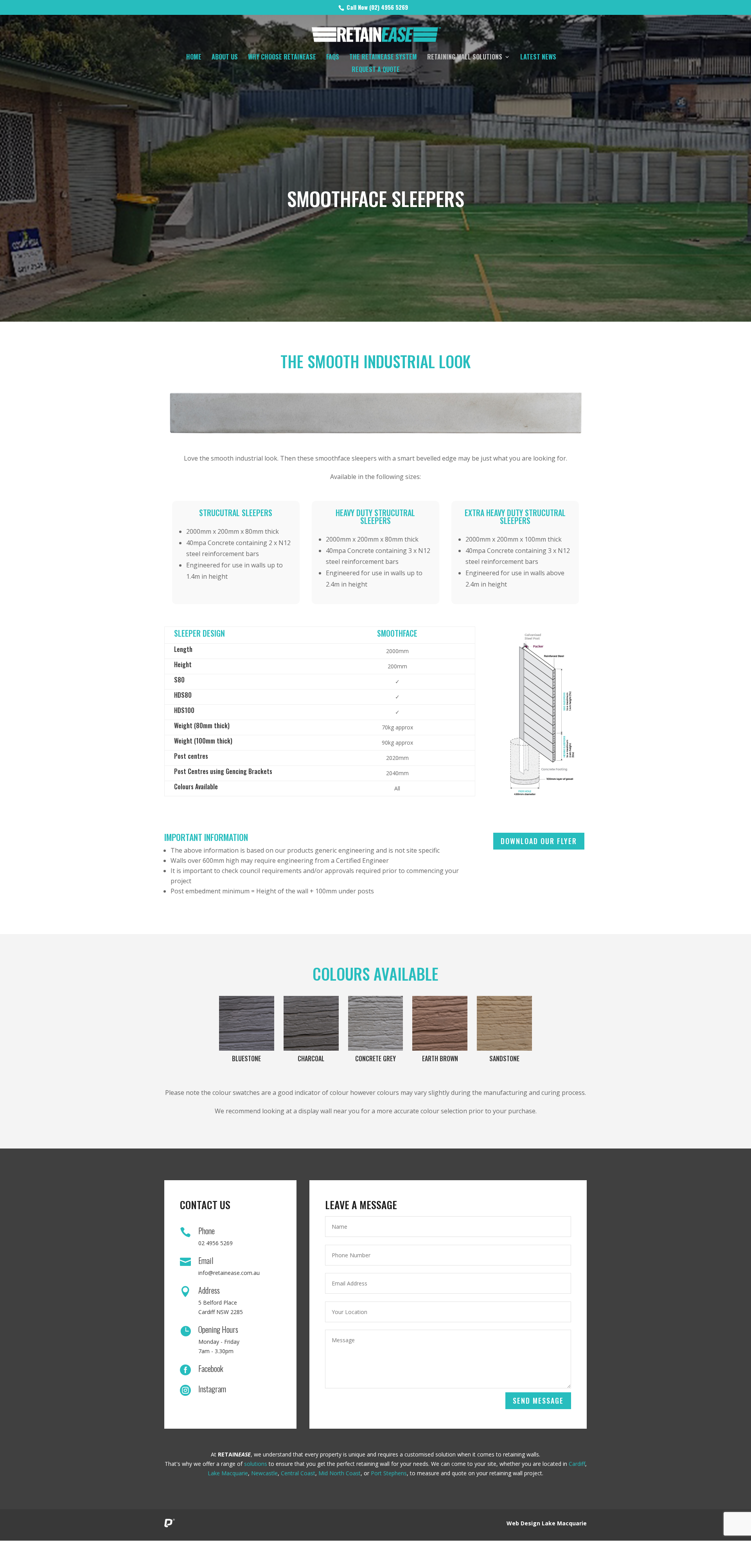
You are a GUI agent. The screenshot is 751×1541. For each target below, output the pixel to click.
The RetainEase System (383, 57)
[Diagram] (543, 714)
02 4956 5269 (215, 1243)
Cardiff (577, 1463)
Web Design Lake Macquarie (547, 1523)
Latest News (538, 57)
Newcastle (264, 1473)
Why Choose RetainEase (282, 57)
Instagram (212, 1389)
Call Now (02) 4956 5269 (376, 7)
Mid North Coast (339, 1473)
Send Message (538, 1400)
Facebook (210, 1368)
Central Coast (298, 1473)
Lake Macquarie (228, 1473)
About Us (225, 57)
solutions (255, 1463)
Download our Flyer (539, 841)
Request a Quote (376, 70)
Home (193, 57)
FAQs (332, 57)
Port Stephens (389, 1473)
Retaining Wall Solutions (464, 57)
